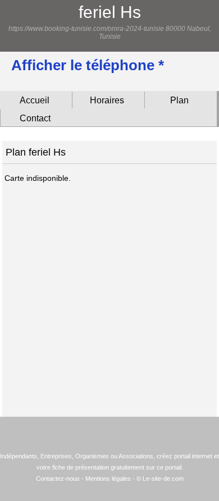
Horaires (107, 100)
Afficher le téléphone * (87, 65)
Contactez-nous (58, 478)
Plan (179, 100)
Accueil (34, 100)
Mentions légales (108, 478)
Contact (35, 118)
